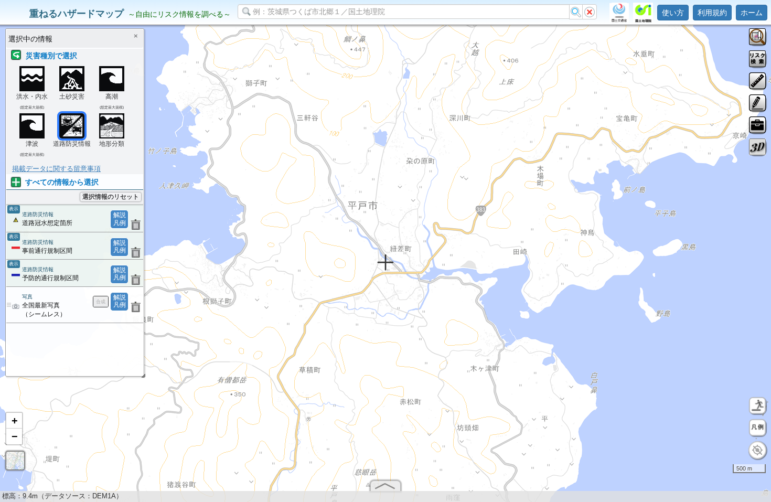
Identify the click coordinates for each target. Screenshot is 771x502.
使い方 (673, 12)
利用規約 (712, 12)
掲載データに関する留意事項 (56, 169)
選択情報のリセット (110, 196)
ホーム (752, 12)
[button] (14, 421)
